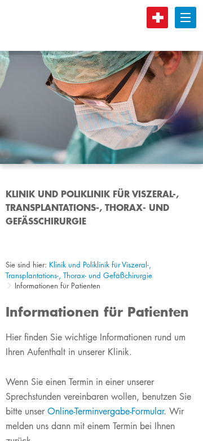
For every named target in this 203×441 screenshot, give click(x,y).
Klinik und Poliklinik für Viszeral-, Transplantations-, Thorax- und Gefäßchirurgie (79, 270)
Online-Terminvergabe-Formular (105, 411)
